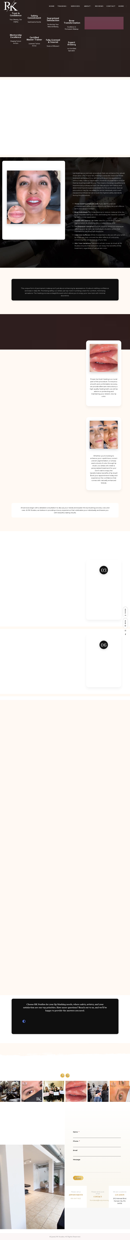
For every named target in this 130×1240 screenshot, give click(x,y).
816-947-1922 (76, 1198)
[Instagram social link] (68, 1075)
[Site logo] (11, 6)
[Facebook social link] (62, 1075)
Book (125, 622)
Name (76, 1132)
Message (76, 1160)
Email (75, 1150)
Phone (76, 1141)
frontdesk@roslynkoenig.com (101, 1200)
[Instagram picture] (31, 1091)
